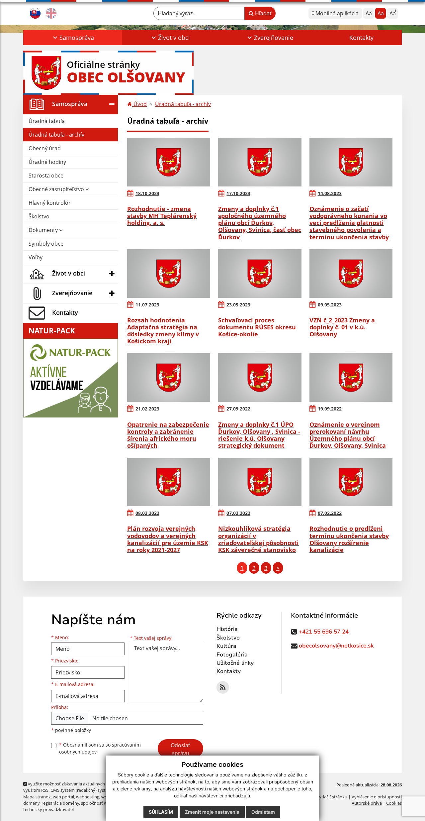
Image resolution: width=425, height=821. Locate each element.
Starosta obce (46, 175)
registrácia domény (60, 803)
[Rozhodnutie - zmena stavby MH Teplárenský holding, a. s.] (168, 162)
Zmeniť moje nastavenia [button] (212, 812)
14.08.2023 (330, 193)
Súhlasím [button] (161, 812)
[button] (72, 37)
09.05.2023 (330, 304)
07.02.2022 (238, 513)
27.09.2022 (238, 409)
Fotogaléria (232, 654)
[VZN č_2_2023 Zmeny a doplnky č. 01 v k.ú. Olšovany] (350, 273)
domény (31, 803)
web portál (63, 797)
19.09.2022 (330, 409)
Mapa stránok (37, 797)
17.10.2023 (238, 193)
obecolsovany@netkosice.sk (336, 645)
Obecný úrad (45, 148)
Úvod (139, 104)
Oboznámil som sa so (100, 748)
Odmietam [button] (263, 812)
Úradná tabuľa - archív (56, 134)
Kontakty (361, 38)
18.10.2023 (147, 193)
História (227, 629)
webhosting (87, 797)
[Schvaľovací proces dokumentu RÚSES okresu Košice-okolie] (259, 273)
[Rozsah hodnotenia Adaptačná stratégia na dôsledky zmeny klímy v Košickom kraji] (168, 273)
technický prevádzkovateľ (48, 809)
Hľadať (263, 13)
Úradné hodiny (47, 162)
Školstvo (39, 216)
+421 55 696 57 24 (324, 632)
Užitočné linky (235, 663)
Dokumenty (44, 230)
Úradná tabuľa (47, 121)
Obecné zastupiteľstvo (57, 189)
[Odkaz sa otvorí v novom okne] (222, 687)
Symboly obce (46, 243)
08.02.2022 (147, 513)
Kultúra (226, 646)
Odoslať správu (180, 749)
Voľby (35, 257)
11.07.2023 (147, 304)
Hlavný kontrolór (50, 202)
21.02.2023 (147, 409)
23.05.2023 (238, 304)
